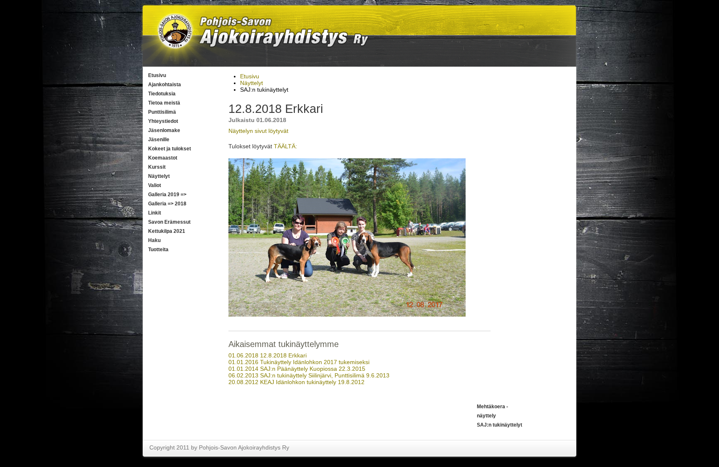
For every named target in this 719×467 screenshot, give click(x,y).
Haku (154, 240)
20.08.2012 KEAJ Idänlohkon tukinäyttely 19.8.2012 (296, 382)
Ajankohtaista (164, 84)
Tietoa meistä (164, 103)
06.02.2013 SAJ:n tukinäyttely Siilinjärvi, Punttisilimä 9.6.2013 (308, 375)
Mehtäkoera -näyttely (492, 411)
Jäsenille (158, 139)
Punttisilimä (162, 112)
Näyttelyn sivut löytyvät (258, 130)
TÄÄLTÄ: (285, 146)
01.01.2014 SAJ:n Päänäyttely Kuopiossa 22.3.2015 (296, 368)
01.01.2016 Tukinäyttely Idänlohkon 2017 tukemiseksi (298, 362)
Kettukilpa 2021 (166, 231)
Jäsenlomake (164, 130)
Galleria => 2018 (167, 204)
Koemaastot (162, 158)
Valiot (154, 185)
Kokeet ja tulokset (169, 149)
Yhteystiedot (163, 121)
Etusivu (157, 75)
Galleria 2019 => (167, 194)
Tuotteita (158, 249)
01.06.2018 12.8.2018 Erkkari (267, 355)
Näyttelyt (159, 176)
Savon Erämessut (169, 222)
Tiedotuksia (162, 94)
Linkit (154, 213)
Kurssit (157, 167)
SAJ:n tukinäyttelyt (499, 425)
